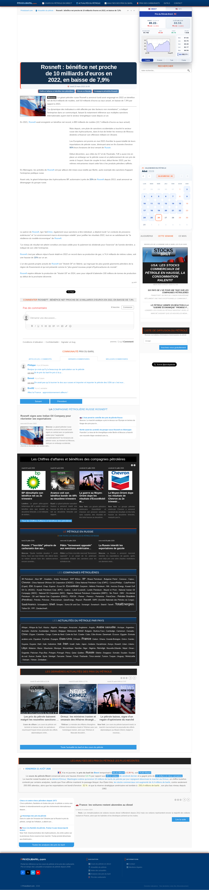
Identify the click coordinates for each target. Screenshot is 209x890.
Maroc (40, 648)
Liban (124, 644)
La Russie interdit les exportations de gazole (111, 547)
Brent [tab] (152, 9)
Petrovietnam (56, 600)
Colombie (40, 634)
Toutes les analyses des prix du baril (50, 845)
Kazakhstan (101, 644)
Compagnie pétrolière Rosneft (106, 91)
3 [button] (144, 196)
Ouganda (25, 653)
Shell (52, 604)
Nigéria (92, 648)
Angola (92, 627)
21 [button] (173, 210)
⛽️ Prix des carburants (148, 3)
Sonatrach (95, 604)
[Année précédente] (143, 176)
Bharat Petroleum (94, 579)
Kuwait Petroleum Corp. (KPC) (50, 590)
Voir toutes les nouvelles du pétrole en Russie (79, 536)
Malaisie (32, 648)
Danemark (107, 634)
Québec (81, 653)
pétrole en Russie (80, 531)
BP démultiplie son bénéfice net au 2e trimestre (32, 496)
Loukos (68, 590)
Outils (167, 3)
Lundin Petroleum (94, 590)
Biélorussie (71, 631)
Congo (48, 634)
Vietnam (25, 660)
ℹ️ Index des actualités (97, 871)
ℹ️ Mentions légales (134, 867)
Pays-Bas (43, 653)
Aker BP (38, 579)
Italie (78, 644)
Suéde (38, 656)
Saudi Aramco (29, 604)
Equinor (52, 586)
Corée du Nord (58, 634)
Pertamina (100, 597)
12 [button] (159, 203)
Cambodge (110, 631)
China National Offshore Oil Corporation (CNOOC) (53, 583)
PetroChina (110, 596)
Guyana (25, 644)
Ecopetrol (38, 586)
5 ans (184, 60)
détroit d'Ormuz (59, 779)
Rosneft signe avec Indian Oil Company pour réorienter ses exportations (45, 417)
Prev (130, 678)
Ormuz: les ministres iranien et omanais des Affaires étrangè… (78, 718)
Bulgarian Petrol (110, 579)
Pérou (67, 653)
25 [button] (151, 218)
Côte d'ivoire (96, 634)
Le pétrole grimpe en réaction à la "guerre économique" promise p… (170, 306)
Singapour (107, 653)
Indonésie (52, 644)
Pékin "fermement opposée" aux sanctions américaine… (76, 547)
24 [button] (144, 218)
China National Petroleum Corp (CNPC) (91, 583)
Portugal (60, 653)
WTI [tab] (179, 9)
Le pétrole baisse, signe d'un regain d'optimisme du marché (117, 718)
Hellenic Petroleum (97, 586)
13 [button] (166, 203)
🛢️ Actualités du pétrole (88, 3)
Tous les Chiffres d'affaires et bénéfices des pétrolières (46, 521)
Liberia (131, 644)
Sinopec (59, 604)
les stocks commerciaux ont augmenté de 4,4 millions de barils (142, 782)
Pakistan (34, 653)
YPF (33, 608)
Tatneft (110, 605)
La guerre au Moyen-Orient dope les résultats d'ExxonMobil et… (92, 497)
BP (84, 579)
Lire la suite (180, 819)
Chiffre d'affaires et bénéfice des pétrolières (57, 91)
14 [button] (173, 203)
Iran (65, 643)
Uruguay (120, 656)
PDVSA (73, 596)
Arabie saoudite (106, 627)
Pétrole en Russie (84, 91)
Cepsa (131, 579)
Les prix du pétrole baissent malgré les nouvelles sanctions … (40, 718)
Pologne (52, 653)
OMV (122, 593)
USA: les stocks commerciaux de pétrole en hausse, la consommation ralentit (165, 272)
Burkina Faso (98, 631)
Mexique (57, 648)
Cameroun (121, 631)
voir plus (31, 373)
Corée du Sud (71, 634)
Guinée (131, 639)
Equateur (37, 639)
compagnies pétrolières (81, 572)
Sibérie (98, 653)
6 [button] (165, 196)
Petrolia (37, 600)
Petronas (45, 600)
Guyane (33, 644)
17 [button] (144, 210)
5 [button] (158, 196)
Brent (96, 772)
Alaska (46, 627)
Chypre (32, 634)
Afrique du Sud (35, 627)
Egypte (123, 634)
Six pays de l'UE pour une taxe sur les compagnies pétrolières (168, 291)
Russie (107, 147)
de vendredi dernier (121, 776)
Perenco (90, 597)
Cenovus (123, 579)
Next (134, 678)
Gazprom (84, 586)
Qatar (74, 653)
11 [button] (151, 203)
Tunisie (105, 656)
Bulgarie (88, 631)
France (86, 638)
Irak (59, 644)
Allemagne (63, 627)
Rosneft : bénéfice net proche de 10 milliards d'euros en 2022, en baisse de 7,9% (79, 73)
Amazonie (73, 628)
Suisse (31, 656)
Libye (24, 648)
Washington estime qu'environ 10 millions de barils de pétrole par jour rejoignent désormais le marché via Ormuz (117, 779)
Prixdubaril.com (27, 11)
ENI (31, 586)
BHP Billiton (75, 579)
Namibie (78, 648)
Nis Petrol (113, 593)
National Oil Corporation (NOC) (52, 593)
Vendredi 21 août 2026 (38, 769)
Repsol (79, 600)
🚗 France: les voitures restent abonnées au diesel (104, 805)
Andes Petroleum (61, 579)
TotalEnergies (124, 604)
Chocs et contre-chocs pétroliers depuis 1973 (38, 801)
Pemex (81, 596)
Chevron (26, 582)
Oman (131, 648)
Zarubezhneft (41, 608)
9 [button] (187, 196)
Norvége (101, 648)
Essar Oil (61, 586)
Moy (180, 54)
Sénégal (52, 656)
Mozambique (68, 648)
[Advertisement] (78, 39)
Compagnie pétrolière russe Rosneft (80, 409)
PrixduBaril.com (28, 886)
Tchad (75, 656)
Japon (83, 644)
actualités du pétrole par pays (81, 620)
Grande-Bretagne (113, 639)
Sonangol (85, 604)
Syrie (45, 656)
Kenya (110, 644)
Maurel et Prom (110, 590)
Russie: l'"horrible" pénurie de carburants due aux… (39, 547)
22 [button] (180, 210)
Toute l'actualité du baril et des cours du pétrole (82, 747)
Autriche (34, 631)
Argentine (130, 627)
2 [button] (187, 189)
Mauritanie (48, 648)
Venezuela (130, 656)
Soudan (124, 653)
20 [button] (166, 210)
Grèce (124, 639)
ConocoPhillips (116, 583)
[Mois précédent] (149, 176)
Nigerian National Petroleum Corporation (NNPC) (87, 593)
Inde (44, 644)
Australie (25, 631)
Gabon (95, 639)
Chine (50, 232)
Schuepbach (42, 605)
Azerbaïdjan (44, 631)
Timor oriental (94, 656)
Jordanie (91, 644)
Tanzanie (60, 656)
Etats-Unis (65, 638)
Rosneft (32, 122)
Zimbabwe (42, 660)
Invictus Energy (117, 586)
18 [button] (151, 210)
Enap (46, 586)
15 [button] (180, 203)
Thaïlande (83, 656)
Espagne (54, 639)
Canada (130, 631)
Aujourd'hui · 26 (165, 176)
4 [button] (151, 196)
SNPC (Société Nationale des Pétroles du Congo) (113, 600)
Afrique (24, 628)
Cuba (88, 634)
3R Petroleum (27, 579)
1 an (171, 60)
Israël (72, 644)
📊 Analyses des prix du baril (118, 3)
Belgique (62, 631)
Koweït (118, 644)
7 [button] (172, 196)
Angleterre (83, 627)
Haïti (39, 644)
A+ (128, 10)
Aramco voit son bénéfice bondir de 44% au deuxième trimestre (63, 496)
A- (134, 10)
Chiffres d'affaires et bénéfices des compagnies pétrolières (81, 459)
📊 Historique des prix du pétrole (33, 816)
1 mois (147, 60)
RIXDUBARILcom (33, 859)
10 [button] (144, 203)
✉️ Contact (130, 864)
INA (107, 586)
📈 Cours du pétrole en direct (57, 3)
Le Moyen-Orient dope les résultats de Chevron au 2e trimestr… (120, 497)
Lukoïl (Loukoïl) (78, 590)
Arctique (120, 627)
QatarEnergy (69, 600)
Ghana (102, 639)
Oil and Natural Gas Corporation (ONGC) (50, 597)
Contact (178, 3)
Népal (125, 648)
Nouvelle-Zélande (114, 648)
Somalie (116, 653)
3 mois (159, 60)
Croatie (81, 634)
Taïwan (69, 656)
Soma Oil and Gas (72, 605)
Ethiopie (77, 639)
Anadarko (48, 579)
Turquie (112, 656)
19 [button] (159, 210)
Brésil (80, 631)
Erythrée (45, 639)
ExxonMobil (72, 586)
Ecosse (116, 634)
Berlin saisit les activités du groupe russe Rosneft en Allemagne (106, 430)
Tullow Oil (26, 608)
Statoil (103, 604)
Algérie (54, 627)
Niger (85, 648)
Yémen (34, 660)
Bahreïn (53, 631)
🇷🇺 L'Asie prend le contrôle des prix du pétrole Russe (101, 418)
